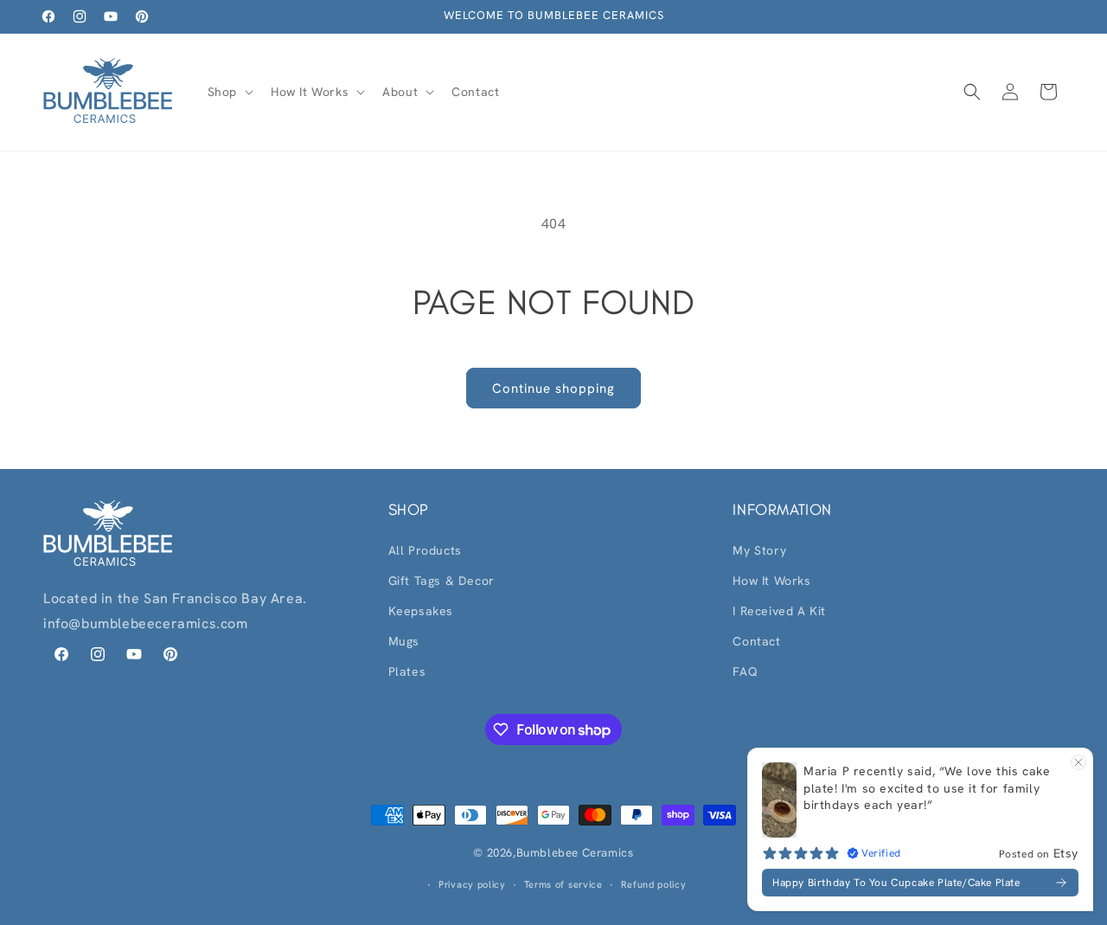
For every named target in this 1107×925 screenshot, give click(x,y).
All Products (425, 550)
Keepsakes (420, 611)
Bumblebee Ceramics (575, 852)
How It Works (771, 580)
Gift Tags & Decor (441, 580)
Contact (756, 641)
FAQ (745, 671)
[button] (228, 92)
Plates (407, 671)
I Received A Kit (779, 611)
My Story (759, 550)
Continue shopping (553, 388)
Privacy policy (472, 884)
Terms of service (563, 884)
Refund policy (654, 884)
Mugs (403, 641)
